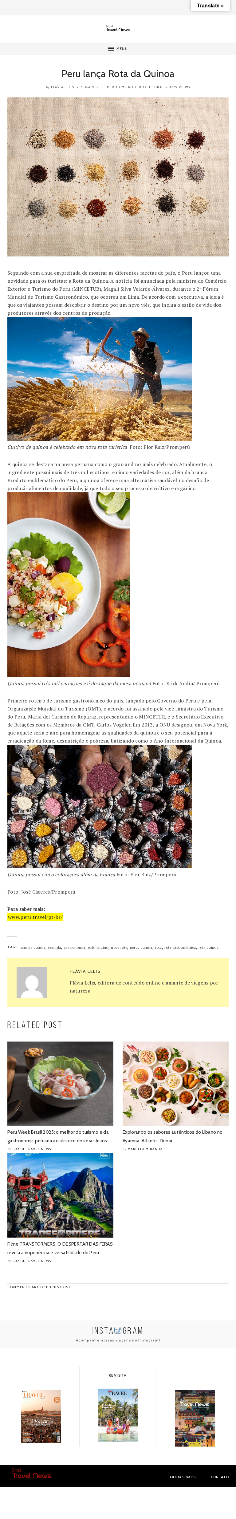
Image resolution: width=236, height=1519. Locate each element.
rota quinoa (208, 947)
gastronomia (74, 947)
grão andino (98, 947)
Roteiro (136, 87)
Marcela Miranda (145, 1149)
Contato (220, 1477)
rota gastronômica (180, 947)
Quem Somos (182, 1477)
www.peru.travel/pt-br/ (35, 917)
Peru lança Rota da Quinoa (118, 74)
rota (158, 947)
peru (134, 947)
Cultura (153, 87)
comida (54, 947)
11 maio (88, 87)
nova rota (119, 947)
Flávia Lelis (62, 87)
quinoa (146, 947)
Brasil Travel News (32, 1149)
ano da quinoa (33, 947)
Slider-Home (114, 87)
